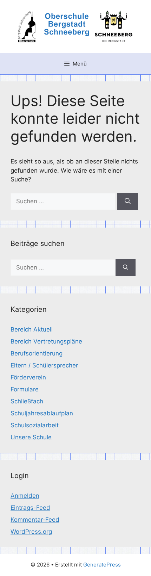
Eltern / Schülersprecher (44, 365)
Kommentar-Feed (35, 519)
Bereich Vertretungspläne (46, 341)
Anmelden (25, 495)
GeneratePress (102, 564)
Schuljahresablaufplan (42, 413)
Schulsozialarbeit (35, 425)
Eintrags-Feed (30, 507)
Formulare (25, 389)
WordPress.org (31, 531)
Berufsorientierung (37, 353)
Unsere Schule (31, 437)
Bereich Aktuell (32, 329)
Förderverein (28, 377)
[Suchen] (127, 201)
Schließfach (27, 401)
